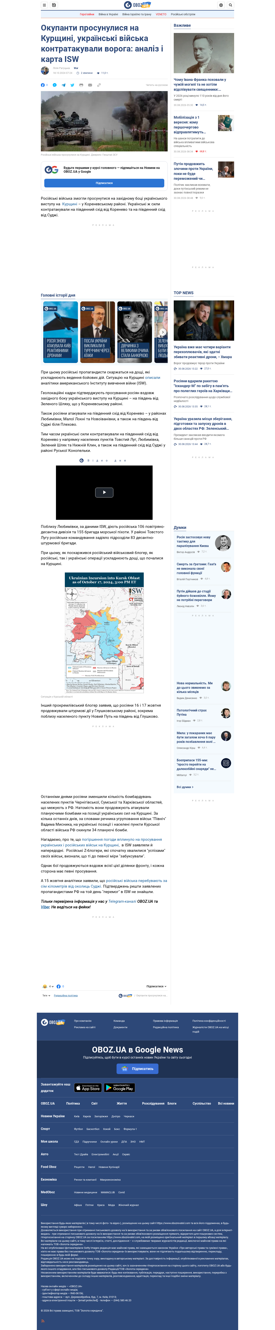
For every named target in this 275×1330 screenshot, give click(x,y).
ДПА (124, 1141)
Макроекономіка (110, 1179)
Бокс (117, 1129)
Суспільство (202, 1103)
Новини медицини (85, 1192)
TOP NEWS (183, 292)
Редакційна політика (66, 995)
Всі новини (226, 1103)
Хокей (107, 1129)
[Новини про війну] (125, 996)
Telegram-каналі (122, 901)
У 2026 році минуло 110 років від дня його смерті (201, 97)
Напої (91, 1167)
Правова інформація (165, 1020)
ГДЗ (76, 1141)
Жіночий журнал (128, 1205)
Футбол (78, 1129)
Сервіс (126, 1154)
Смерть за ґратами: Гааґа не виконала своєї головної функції (196, 568)
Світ (94, 1103)
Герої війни (87, 14)
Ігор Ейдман (184, 720)
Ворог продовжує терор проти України (199, 363)
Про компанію (83, 1020)
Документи (120, 1027)
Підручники (90, 1141)
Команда (119, 1020)
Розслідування (153, 1103)
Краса (100, 1205)
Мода (111, 1205)
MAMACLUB (108, 1192)
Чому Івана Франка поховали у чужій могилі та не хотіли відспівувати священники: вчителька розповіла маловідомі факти (202, 84)
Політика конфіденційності (209, 1020)
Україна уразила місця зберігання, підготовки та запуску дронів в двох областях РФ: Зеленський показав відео (203, 424)
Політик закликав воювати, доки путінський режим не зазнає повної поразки (192, 188)
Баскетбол (93, 1129)
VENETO (161, 14)
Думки (180, 527)
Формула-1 (130, 1129)
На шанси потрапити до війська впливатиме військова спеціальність (194, 142)
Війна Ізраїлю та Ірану (136, 14)
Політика (73, 1103)
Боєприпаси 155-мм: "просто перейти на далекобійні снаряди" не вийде (195, 764)
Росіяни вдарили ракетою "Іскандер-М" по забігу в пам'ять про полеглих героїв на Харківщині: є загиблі (204, 386)
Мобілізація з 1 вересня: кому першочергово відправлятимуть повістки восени (188, 125)
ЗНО (133, 1141)
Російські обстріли (183, 14)
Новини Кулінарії (109, 1167)
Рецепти (79, 1167)
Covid (121, 1192)
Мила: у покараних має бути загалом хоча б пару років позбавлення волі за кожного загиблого (197, 737)
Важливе (182, 25)
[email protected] (88, 1300)
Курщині (69, 204)
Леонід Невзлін (185, 606)
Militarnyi (182, 775)
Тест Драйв (81, 1154)
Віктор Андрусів (186, 552)
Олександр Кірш (186, 748)
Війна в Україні (108, 14)
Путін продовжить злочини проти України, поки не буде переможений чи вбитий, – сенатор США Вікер (193, 171)
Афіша (78, 1205)
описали (152, 377)
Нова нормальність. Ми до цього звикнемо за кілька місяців (195, 687)
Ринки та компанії (85, 1179)
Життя (122, 1103)
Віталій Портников (187, 579)
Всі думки (184, 787)
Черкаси (129, 1116)
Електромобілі (100, 1154)
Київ (76, 1116)
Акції (116, 1154)
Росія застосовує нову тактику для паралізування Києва (193, 541)
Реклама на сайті (84, 1027)
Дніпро (116, 1116)
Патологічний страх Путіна (192, 712)
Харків (87, 1116)
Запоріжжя (101, 1116)
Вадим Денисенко (187, 698)
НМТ (142, 1141)
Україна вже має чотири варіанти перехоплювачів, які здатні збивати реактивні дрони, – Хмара (203, 352)
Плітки (89, 1205)
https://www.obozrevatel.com (173, 1223)
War (76, 68)
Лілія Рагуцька (61, 68)
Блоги (171, 1103)
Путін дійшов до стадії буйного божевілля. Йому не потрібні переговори (196, 595)
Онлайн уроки (109, 1141)
